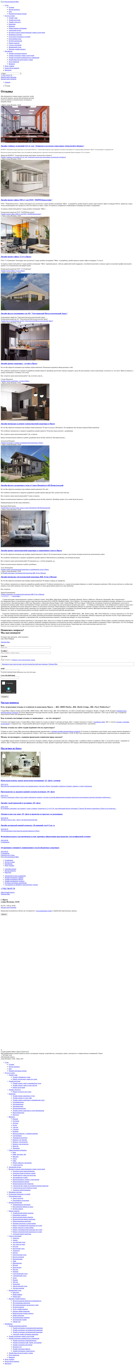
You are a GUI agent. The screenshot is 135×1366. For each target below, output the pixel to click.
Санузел (15, 1127)
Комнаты (12, 26)
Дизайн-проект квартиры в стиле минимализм (28, 1110)
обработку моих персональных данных (23, 660)
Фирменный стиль (15, 47)
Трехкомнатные (18, 1106)
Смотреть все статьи (8, 855)
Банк (14, 1152)
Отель (15, 1158)
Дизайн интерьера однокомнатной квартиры (28, 1328)
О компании (9, 860)
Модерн (15, 1265)
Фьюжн (15, 1280)
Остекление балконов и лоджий (19, 37)
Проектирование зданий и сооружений (26, 1179)
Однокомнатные (18, 1102)
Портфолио (8, 51)
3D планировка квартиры (21, 1303)
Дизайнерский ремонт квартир (23, 1213)
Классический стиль (19, 1255)
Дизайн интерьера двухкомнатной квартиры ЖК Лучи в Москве (22, 594)
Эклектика (16, 1284)
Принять (4, 914)
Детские (15, 1123)
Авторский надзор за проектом (15, 876)
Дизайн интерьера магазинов (22, 1345)
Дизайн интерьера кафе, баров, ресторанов (27, 1342)
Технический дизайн (20, 1319)
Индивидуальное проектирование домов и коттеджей (27, 32)
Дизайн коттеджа (14, 20)
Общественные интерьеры (18, 28)
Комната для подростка (20, 1144)
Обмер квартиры (18, 1315)
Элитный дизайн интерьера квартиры (25, 1334)
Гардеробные (17, 1135)
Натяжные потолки (15, 34)
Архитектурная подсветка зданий (24, 1173)
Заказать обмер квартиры (21, 1311)
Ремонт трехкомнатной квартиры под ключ (27, 1232)
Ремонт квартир (14, 43)
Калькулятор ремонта (12, 68)
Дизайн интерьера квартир (18, 53)
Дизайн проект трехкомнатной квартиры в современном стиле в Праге (25, 569)
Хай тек (15, 1282)
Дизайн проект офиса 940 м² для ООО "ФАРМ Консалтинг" (21, 214)
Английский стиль (19, 1242)
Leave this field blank (8, 675)
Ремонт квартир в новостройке (23, 1227)
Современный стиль (19, 1275)
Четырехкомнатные (19, 1108)
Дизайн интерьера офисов (21, 1349)
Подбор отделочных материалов (16, 883)
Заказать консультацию (8, 77)
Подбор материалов (15, 41)
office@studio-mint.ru (8, 892)
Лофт (14, 1261)
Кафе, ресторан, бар (19, 1154)
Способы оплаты (10, 869)
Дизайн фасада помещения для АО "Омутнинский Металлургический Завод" (27, 321)
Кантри (15, 1252)
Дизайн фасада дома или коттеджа (24, 1175)
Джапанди (16, 1250)
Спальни (16, 1129)
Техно (15, 1278)
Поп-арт (15, 1269)
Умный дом (16, 1321)
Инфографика (17, 1294)
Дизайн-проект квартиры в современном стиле (28, 1100)
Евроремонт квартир (20, 1215)
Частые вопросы (14, 9)
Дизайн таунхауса (15, 22)
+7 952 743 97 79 (6, 75)
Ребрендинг (17, 1296)
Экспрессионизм (18, 1288)
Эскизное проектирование (22, 1190)
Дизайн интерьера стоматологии (24, 1351)
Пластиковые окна (15, 39)
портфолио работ (99, 722)
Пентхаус (16, 1115)
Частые (10, 702)
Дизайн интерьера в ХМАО (14, 877)
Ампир (15, 1240)
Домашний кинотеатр (20, 1138)
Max (56, 664)
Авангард (16, 1238)
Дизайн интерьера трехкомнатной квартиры (27, 1332)
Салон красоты (18, 1165)
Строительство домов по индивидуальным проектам (30, 1186)
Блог (10, 11)
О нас (7, 5)
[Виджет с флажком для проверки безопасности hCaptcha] (8, 687)
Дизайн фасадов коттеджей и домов (21, 59)
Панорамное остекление (21, 1200)
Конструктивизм (18, 1257)
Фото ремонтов (14, 62)
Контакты (8, 70)
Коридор (15, 1146)
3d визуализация (18, 1307)
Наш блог (8, 872)
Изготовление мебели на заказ (23, 1207)
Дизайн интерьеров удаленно (15, 881)
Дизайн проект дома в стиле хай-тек (25, 1085)
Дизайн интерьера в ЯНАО (14, 879)
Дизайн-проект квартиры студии (24, 1096)
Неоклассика (17, 1267)
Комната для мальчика (20, 1142)
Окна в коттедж (18, 1198)
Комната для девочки (20, 1140)
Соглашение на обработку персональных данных (21, 885)
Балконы (15, 1131)
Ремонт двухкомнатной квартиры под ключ (27, 1225)
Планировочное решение (21, 1317)
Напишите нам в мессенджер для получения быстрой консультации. (25, 664)
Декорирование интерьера (21, 1204)
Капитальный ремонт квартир (23, 1217)
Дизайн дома (13, 18)
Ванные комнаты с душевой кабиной (25, 1133)
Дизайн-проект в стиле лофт (22, 1098)
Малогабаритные (18, 1112)
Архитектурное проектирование (24, 1171)
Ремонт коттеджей (19, 1087)
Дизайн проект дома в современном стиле (27, 1083)
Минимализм (17, 1263)
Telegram (51, 664)
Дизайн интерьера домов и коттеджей (21, 55)
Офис (14, 1161)
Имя (3, 645)
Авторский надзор (15, 30)
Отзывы (11, 7)
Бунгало (15, 1246)
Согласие (4, 656)
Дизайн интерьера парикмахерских (24, 1340)
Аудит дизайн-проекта (20, 1309)
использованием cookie (44, 911)
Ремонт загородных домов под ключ (25, 1079)
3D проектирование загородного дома (25, 1305)
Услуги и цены (10, 16)
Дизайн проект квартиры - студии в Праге (15, 381)
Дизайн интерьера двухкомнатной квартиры (28, 1330)
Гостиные (16, 1121)
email (2, 668)
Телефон (4, 651)
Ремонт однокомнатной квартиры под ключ (27, 1230)
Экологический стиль (20, 1286)
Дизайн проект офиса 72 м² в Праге (13, 271)
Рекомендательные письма (18, 14)
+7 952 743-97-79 (8, 888)
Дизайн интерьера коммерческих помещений (24, 57)
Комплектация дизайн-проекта (23, 1313)
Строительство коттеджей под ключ (25, 1188)
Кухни (15, 1125)
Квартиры (12, 24)
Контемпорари (18, 1259)
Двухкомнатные (18, 1104)
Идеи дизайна (9, 66)
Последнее (11, 748)
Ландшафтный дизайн (20, 1177)
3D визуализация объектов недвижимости (27, 1301)
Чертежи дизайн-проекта (17, 49)
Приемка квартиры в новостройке (24, 1223)
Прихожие (16, 1148)
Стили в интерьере (15, 45)
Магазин (15, 1156)
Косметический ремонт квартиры (24, 1219)
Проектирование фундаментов (23, 1184)
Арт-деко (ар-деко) (19, 1244)
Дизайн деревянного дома (21, 1077)
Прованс (15, 1271)
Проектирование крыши (21, 1181)
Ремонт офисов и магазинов (22, 1163)
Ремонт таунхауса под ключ (22, 1092)
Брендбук (16, 1292)
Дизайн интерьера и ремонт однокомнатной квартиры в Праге (22, 443)
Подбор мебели (18, 1209)
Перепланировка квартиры (22, 1221)
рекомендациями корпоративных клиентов (66, 731)
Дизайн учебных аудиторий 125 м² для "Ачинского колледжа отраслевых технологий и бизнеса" (33, 157)
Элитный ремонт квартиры (22, 1234)
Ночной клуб (17, 1347)
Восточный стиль (19, 1248)
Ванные (15, 1119)
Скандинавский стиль (20, 1273)
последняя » (16, 596)
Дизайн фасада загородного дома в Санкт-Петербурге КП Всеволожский (25, 508)
